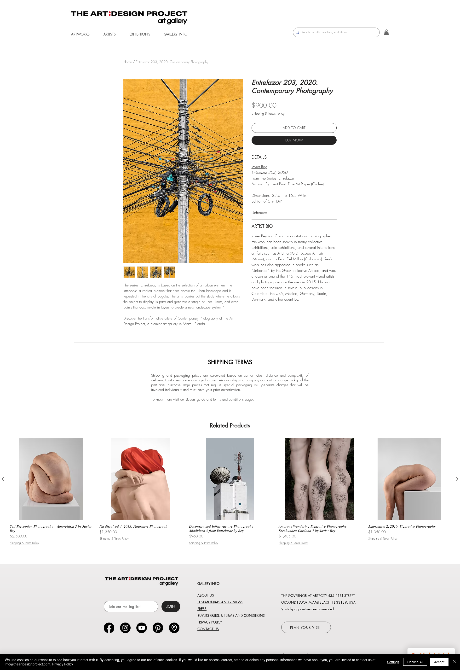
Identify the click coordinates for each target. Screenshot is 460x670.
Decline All (415, 661)
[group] (230, 491)
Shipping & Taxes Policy (268, 113)
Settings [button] (393, 661)
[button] (80, 34)
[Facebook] (109, 628)
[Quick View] (51, 479)
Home (127, 61)
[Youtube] (141, 628)
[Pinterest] (158, 628)
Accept (439, 661)
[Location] (174, 628)
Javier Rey (259, 166)
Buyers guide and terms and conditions (215, 399)
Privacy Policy (62, 664)
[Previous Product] (3, 479)
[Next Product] (457, 479)
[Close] (454, 662)
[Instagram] (125, 628)
